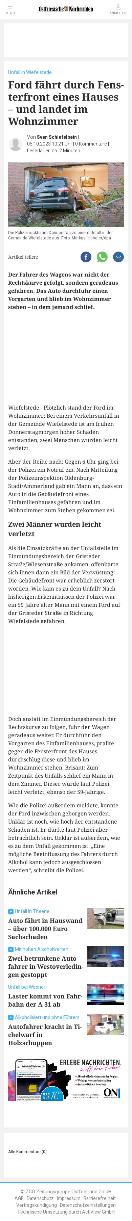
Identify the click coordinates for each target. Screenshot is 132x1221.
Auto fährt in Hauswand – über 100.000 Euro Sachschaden (45, 928)
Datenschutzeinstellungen (88, 1205)
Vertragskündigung (36, 1205)
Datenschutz (40, 1198)
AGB (19, 1198)
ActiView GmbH (98, 1212)
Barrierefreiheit (100, 1198)
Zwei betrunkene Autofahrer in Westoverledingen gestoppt (46, 966)
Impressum (69, 1198)
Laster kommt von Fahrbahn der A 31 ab (45, 1000)
